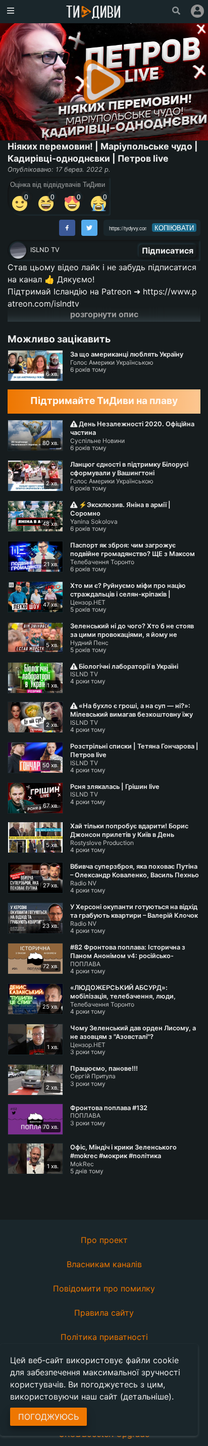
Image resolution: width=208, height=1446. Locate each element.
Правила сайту (104, 1313)
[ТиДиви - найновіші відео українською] (93, 13)
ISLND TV (45, 250)
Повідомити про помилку (104, 1288)
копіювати (174, 227)
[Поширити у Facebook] (67, 228)
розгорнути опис (104, 314)
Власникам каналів (104, 1264)
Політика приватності (104, 1337)
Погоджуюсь (48, 1417)
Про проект (104, 1240)
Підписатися (167, 250)
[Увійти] (197, 11)
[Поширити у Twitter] (89, 228)
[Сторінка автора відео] (18, 250)
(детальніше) (146, 1396)
